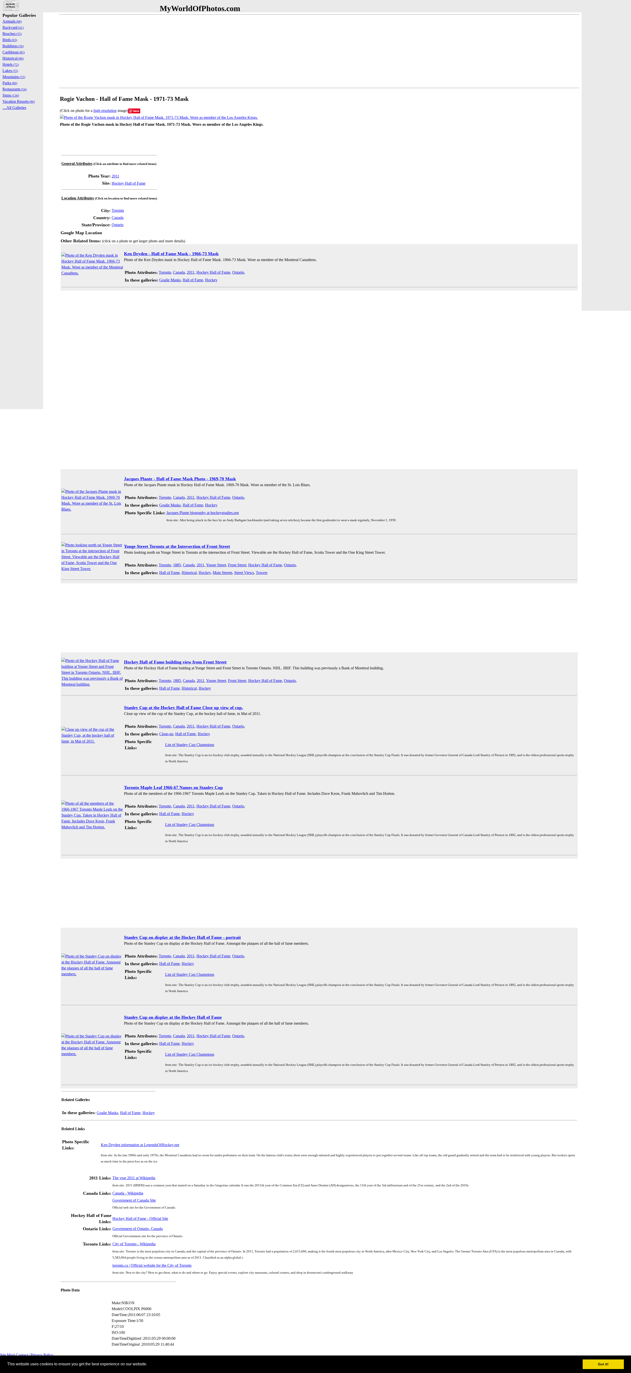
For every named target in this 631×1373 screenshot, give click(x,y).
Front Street (237, 565)
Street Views (244, 573)
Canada (117, 217)
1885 (177, 565)
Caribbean (13, 52)
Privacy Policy (42, 1355)
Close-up (166, 734)
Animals (12, 21)
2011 (115, 176)
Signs (10, 95)
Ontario (117, 225)
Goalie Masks (170, 280)
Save (136, 111)
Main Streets (222, 573)
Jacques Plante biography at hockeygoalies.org (202, 513)
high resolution (105, 110)
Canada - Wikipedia (127, 1193)
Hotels (10, 64)
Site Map (7, 1355)
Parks (9, 83)
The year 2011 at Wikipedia (133, 1178)
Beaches (12, 34)
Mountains (13, 77)
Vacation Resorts (18, 101)
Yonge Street (216, 565)
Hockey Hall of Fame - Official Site (140, 1218)
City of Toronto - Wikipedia (134, 1244)
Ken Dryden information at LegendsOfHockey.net (140, 1145)
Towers (261, 573)
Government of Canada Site (134, 1200)
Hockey (211, 280)
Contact (22, 1355)
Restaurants (14, 89)
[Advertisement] (207, 51)
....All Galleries (14, 108)
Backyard (13, 27)
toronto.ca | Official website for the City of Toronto (152, 1265)
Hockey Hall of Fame (128, 183)
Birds (9, 40)
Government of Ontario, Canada (137, 1229)
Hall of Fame (193, 280)
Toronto (118, 210)
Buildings (13, 46)
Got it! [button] (603, 1364)
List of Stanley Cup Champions (189, 745)
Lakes (10, 71)
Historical (189, 573)
